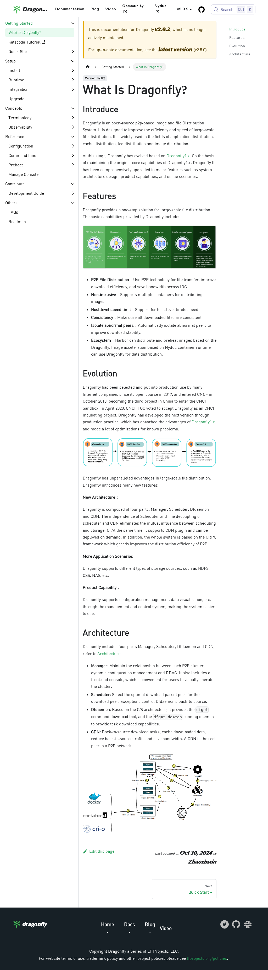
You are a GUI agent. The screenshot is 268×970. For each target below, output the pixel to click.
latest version (176, 49)
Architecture (108, 653)
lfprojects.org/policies (207, 958)
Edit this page (101, 851)
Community (133, 6)
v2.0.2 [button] (182, 9)
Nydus (160, 6)
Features (236, 37)
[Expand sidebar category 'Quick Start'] (73, 51)
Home (107, 924)
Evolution (237, 46)
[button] (40, 23)
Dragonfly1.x (178, 155)
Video (110, 9)
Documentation (69, 9)
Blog (95, 9)
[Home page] (88, 67)
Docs (129, 924)
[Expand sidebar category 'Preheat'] (73, 165)
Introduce (237, 29)
